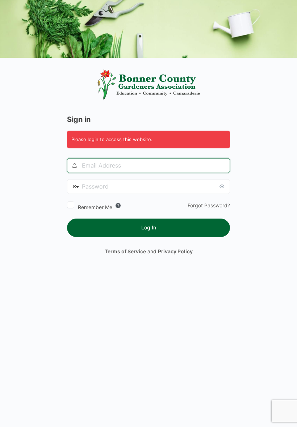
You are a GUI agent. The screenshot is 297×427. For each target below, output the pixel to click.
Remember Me (95, 207)
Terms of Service (125, 251)
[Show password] (223, 186)
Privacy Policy (175, 251)
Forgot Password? (209, 205)
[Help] (118, 205)
